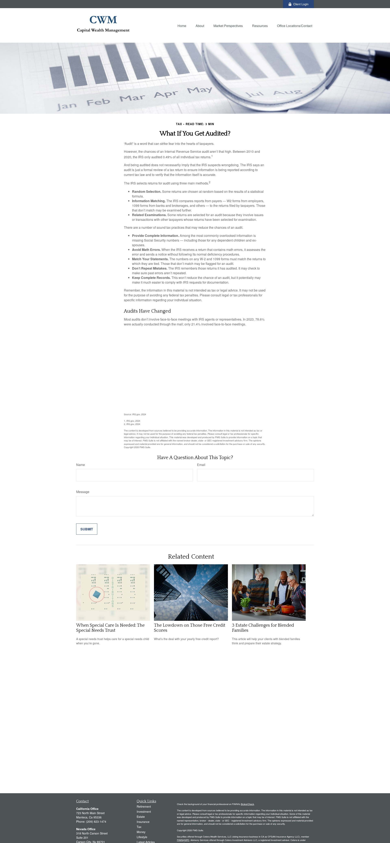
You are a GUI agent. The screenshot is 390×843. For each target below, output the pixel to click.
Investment (144, 811)
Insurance (143, 822)
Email (201, 464)
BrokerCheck (247, 804)
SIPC (186, 840)
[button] (182, 25)
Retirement (144, 806)
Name (80, 464)
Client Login (301, 4)
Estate (141, 817)
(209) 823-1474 (96, 821)
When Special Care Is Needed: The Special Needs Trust (110, 628)
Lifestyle (142, 837)
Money (141, 832)
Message (82, 491)
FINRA (180, 840)
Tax (139, 827)
